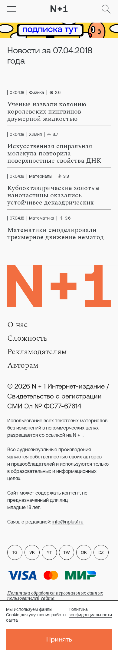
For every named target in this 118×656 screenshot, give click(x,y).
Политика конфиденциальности (90, 612)
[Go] (11, 9)
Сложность (27, 338)
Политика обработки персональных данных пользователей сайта (55, 595)
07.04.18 (17, 92)
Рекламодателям (37, 352)
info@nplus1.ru (68, 521)
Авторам (22, 365)
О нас (17, 325)
